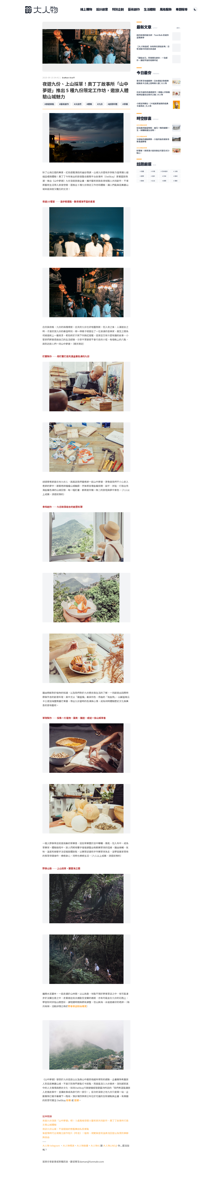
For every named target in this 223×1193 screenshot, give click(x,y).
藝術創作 (134, 9)
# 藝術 (175, 176)
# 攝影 (175, 181)
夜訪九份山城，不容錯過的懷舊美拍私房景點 (65, 1129)
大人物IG (95, 1145)
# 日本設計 (164, 171)
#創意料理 (112, 104)
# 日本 (164, 176)
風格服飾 (166, 9)
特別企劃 (118, 9)
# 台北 (153, 181)
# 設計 (153, 176)
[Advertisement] (86, 1173)
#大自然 (77, 104)
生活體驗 (150, 9)
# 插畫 (142, 171)
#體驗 (89, 104)
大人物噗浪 (68, 1145)
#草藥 (125, 104)
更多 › (179, 28)
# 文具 (175, 171)
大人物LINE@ (110, 1145)
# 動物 (142, 181)
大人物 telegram (51, 1145)
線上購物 (86, 9)
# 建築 (142, 176)
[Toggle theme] (195, 9)
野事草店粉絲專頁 (77, 1006)
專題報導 (181, 9)
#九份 (100, 104)
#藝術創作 (64, 104)
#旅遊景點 (49, 104)
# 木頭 (153, 171)
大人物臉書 (82, 1145)
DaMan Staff (68, 77)
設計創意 (102, 9)
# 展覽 (164, 181)
